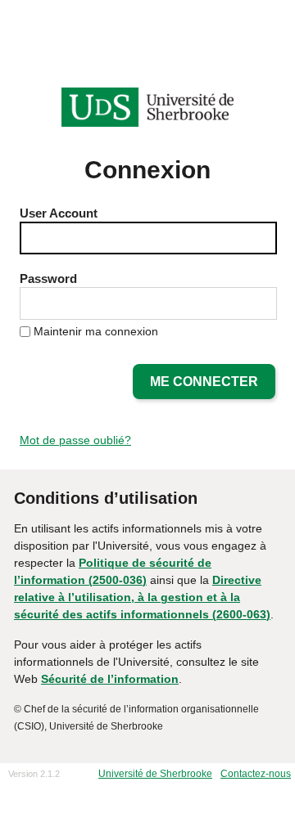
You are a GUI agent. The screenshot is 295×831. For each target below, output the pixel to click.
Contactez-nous (255, 773)
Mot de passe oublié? (75, 440)
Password (48, 278)
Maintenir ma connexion (96, 331)
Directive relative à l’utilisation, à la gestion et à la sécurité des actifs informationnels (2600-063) (142, 597)
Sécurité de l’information (110, 678)
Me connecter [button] (204, 382)
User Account (59, 213)
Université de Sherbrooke (155, 773)
